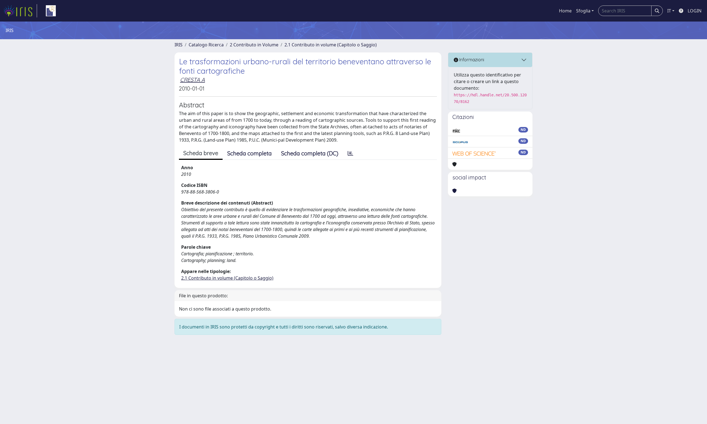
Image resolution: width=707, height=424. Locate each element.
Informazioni (471, 59)
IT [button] (669, 11)
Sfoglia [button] (583, 11)
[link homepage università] (50, 10)
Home (565, 11)
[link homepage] (20, 10)
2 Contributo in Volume (254, 45)
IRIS (179, 45)
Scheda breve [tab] (200, 153)
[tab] (350, 153)
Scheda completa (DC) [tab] (309, 153)
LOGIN (694, 11)
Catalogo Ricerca (206, 45)
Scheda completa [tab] (249, 153)
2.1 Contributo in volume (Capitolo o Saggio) (330, 45)
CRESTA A (192, 79)
